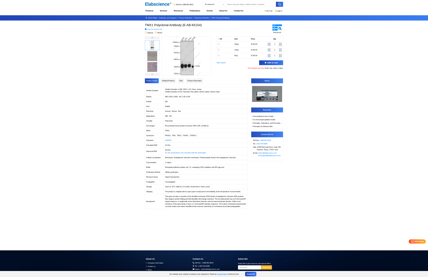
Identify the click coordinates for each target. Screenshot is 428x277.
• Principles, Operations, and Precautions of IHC (267, 123)
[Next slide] (152, 74)
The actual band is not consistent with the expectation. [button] (186, 153)
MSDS (159, 33)
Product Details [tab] (151, 81)
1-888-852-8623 (187, 4)
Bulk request (221, 63)
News (149, 270)
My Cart (269, 11)
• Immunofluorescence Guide (262, 116)
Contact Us (238, 11)
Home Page (152, 18)
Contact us (150, 266)
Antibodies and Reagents (168, 18)
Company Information (154, 263)
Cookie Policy (222, 274)
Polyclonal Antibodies (201, 18)
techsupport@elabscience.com (269, 155)
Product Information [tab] (194, 81)
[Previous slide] (152, 37)
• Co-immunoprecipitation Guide (263, 120)
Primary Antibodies (185, 18)
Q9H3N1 (168, 140)
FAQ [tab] (181, 81)
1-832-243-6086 (261, 144)
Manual (150, 33)
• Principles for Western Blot (262, 126)
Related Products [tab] (168, 81)
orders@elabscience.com (267, 153)
